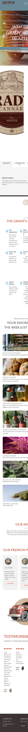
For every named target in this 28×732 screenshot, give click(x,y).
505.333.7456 (7, 721)
